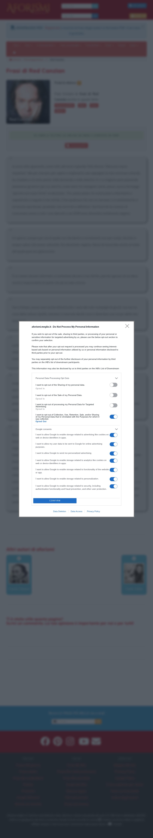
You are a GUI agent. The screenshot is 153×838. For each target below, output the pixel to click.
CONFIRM (55, 501)
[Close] (128, 327)
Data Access (76, 511)
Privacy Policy (93, 511)
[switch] (113, 385)
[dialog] (76, 419)
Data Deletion (59, 511)
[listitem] (76, 378)
